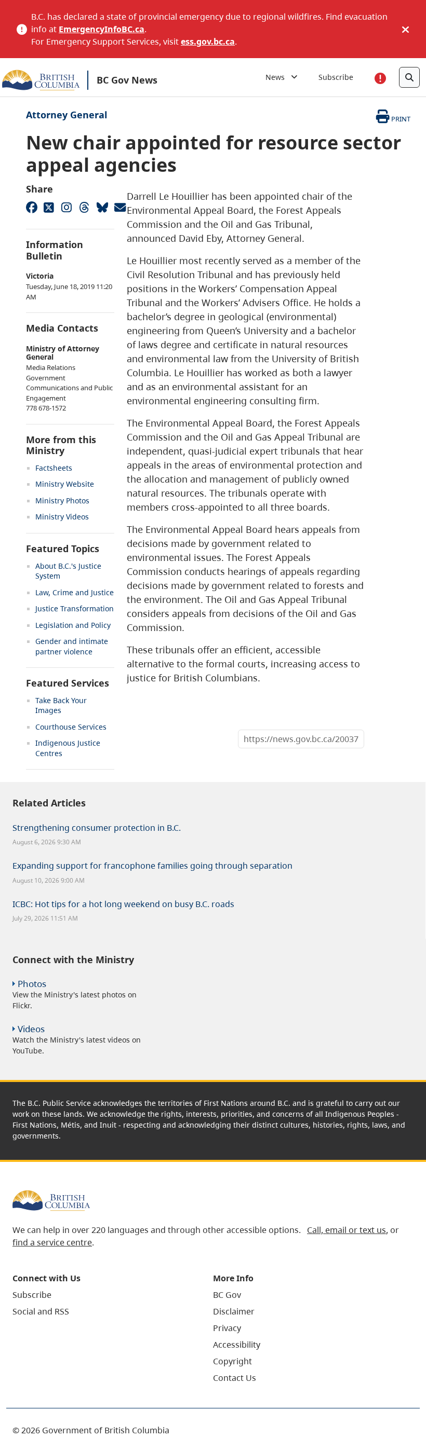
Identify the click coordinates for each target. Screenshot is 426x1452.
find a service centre (52, 1242)
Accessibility (236, 1344)
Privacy (227, 1328)
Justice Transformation (74, 608)
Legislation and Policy (73, 625)
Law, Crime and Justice (74, 592)
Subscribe (335, 77)
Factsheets (53, 468)
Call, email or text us (346, 1230)
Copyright (232, 1361)
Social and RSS (40, 1311)
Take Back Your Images (61, 705)
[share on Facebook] (31, 207)
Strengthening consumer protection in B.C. (96, 827)
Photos (32, 984)
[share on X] (49, 207)
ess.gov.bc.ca (208, 41)
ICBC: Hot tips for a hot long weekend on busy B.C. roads (123, 904)
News (278, 77)
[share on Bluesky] (102, 207)
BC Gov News (127, 80)
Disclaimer (234, 1311)
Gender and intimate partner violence (71, 646)
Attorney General (66, 114)
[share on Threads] (84, 207)
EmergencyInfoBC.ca (101, 29)
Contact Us (234, 1377)
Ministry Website (64, 484)
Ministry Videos (62, 517)
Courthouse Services (70, 727)
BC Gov (227, 1294)
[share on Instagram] (66, 207)
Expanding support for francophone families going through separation (152, 865)
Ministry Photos (62, 500)
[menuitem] (99, 1295)
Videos (31, 1029)
